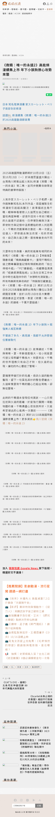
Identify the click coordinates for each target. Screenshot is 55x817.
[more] (47, 128)
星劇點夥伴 (27, 13)
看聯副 (14, 9)
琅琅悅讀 (6, 55)
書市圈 (23, 9)
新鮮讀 (6, 9)
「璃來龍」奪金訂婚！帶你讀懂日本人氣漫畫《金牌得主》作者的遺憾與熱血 (34, 769)
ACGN (17, 13)
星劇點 (50, 9)
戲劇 (11, 13)
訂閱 (39, 805)
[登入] (48, 4)
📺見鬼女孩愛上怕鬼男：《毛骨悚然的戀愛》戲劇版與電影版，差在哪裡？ (27, 645)
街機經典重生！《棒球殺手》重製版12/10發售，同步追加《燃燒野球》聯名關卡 (35, 743)
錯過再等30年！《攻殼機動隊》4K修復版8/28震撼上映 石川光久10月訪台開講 (35, 756)
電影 (5, 13)
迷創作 (41, 9)
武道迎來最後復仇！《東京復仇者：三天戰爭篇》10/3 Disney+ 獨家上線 (34, 731)
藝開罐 (32, 9)
